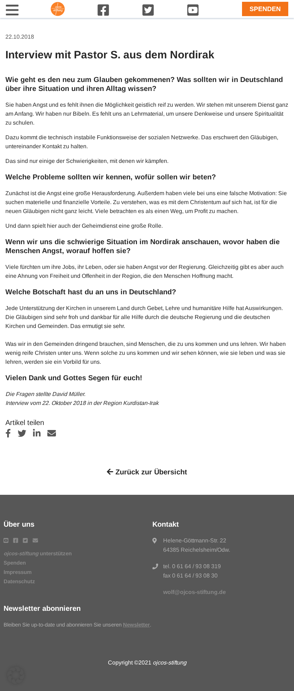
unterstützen (38, 553)
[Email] (54, 434)
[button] (16, 675)
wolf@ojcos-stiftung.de (194, 592)
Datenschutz (19, 581)
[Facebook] (103, 14)
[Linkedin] (40, 434)
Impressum (18, 572)
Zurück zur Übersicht (150, 472)
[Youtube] (192, 14)
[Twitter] (148, 14)
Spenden (265, 9)
